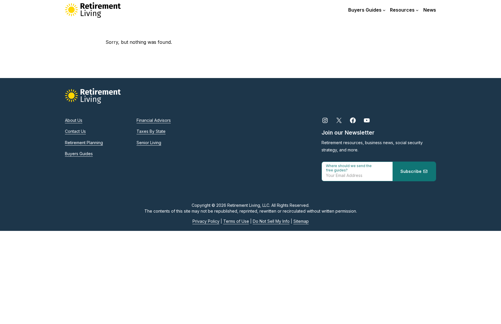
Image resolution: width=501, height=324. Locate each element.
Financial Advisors (154, 120)
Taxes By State (151, 131)
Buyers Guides (79, 153)
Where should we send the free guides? (349, 168)
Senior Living (149, 142)
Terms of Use (236, 221)
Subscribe (411, 171)
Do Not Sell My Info (271, 221)
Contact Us (75, 131)
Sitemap (301, 221)
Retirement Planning (84, 142)
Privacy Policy (206, 221)
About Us (73, 120)
